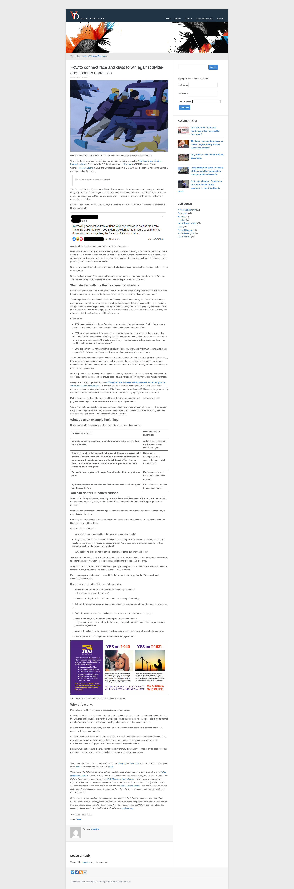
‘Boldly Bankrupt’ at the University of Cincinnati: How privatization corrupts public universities (207, 171)
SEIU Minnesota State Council (120, 779)
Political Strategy (185, 230)
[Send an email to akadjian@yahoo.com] (85, 872)
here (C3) (122, 763)
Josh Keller (128, 164)
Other (180, 227)
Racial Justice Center (129, 786)
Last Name (183, 93)
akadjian (95, 829)
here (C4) (134, 763)
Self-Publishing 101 (204, 19)
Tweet (78, 819)
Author (220, 19)
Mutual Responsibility (187, 223)
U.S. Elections (184, 237)
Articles (178, 19)
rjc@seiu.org (127, 808)
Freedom (181, 220)
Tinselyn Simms (86, 168)
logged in (86, 862)
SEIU (90, 814)
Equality (181, 216)
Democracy (183, 213)
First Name (183, 85)
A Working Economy (97, 56)
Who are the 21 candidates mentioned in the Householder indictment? (205, 130)
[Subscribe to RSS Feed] (81, 872)
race (84, 814)
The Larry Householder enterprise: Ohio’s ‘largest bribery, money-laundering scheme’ (207, 144)
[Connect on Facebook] (77, 872)
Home (168, 19)
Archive (188, 19)
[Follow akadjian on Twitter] (72, 872)
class (78, 814)
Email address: (185, 101)
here (78, 767)
